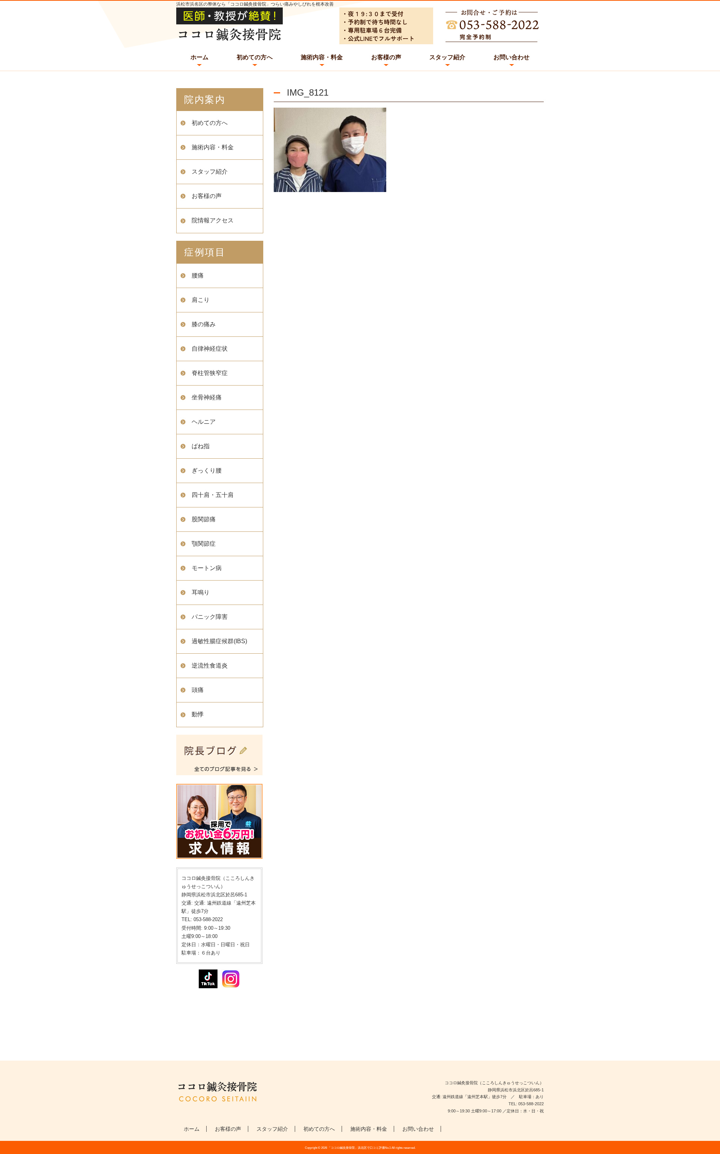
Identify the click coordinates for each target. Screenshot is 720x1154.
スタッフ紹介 (447, 57)
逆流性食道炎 (210, 665)
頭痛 (198, 690)
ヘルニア (204, 422)
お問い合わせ (512, 57)
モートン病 (207, 568)
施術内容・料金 (322, 57)
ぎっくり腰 (207, 470)
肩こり (201, 300)
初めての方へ (255, 57)
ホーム (199, 57)
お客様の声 (386, 57)
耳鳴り (201, 592)
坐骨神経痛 (207, 397)
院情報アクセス (213, 220)
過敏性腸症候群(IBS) (219, 641)
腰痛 (198, 275)
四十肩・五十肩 (213, 495)
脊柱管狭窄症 (210, 373)
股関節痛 (204, 519)
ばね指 (201, 446)
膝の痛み (204, 324)
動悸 (198, 714)
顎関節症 (204, 543)
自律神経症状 (210, 348)
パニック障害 (210, 617)
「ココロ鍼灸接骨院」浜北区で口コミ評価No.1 (359, 1147)
